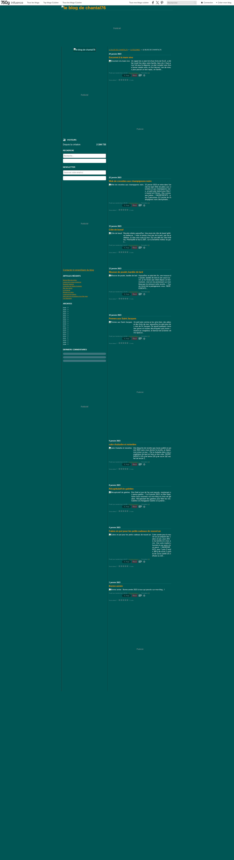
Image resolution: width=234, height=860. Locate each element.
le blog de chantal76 (118, 50)
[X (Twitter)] (157, 2)
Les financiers (67, 298)
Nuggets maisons (68, 284)
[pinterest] (162, 2)
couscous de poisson (69, 294)
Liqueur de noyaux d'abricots (72, 282)
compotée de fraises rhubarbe (72, 286)
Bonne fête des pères (70, 280)
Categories (135, 50)
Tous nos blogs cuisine (139, 2)
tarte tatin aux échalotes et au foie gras (75, 296)
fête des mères (67, 288)
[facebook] (153, 2)
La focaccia (66, 290)
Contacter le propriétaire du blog (78, 270)
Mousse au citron (68, 292)
